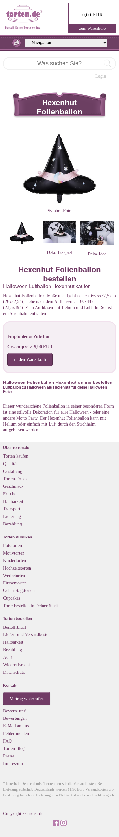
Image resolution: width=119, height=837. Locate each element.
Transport (11, 508)
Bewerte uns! (15, 710)
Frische (9, 493)
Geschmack (13, 486)
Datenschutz (14, 672)
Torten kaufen (15, 456)
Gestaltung (12, 471)
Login (100, 76)
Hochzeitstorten (17, 567)
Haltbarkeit (13, 501)
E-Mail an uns (16, 725)
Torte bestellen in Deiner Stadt (30, 605)
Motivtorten (13, 553)
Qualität (10, 463)
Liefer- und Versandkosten (26, 634)
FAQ (7, 741)
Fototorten (12, 545)
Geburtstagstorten (19, 590)
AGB (7, 657)
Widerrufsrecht (16, 664)
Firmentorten (15, 582)
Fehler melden (16, 733)
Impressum (13, 763)
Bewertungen (15, 718)
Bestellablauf (14, 627)
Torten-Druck (15, 478)
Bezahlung (12, 523)
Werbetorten (14, 575)
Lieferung (12, 516)
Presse (8, 755)
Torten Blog (14, 748)
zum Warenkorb (92, 28)
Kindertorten (14, 560)
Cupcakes (11, 598)
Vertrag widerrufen (27, 698)
